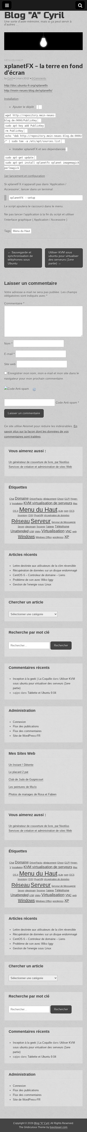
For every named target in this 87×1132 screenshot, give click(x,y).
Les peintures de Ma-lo (23, 787)
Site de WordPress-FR (26, 735)
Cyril (10, 78)
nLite (60, 511)
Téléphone (62, 526)
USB (31, 531)
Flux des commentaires (27, 731)
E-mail (9, 354)
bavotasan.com (58, 1127)
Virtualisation (53, 531)
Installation (17, 503)
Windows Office (44, 537)
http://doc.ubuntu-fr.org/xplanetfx (26, 85)
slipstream (30, 526)
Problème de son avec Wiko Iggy (33, 579)
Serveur (41, 521)
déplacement (49, 498)
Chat (11, 498)
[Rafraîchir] (34, 388)
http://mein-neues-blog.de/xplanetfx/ (28, 90)
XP (66, 537)
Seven (21, 526)
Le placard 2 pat (18, 772)
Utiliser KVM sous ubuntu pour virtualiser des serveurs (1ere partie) (44, 683)
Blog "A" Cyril (34, 15)
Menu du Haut (13, 60)
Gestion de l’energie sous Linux (32, 584)
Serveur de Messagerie (64, 522)
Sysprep (41, 526)
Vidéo (38, 531)
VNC (68, 531)
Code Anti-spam (66, 402)
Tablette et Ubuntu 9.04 (42, 692)
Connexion (19, 722)
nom (66, 511)
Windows (26, 536)
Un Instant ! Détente (21, 764)
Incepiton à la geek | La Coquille (32, 678)
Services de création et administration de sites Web (40, 466)
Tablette (50, 526)
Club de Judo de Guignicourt (26, 779)
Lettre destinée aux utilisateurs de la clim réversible (44, 565)
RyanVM (38, 515)
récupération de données (56, 515)
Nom (8, 343)
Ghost (60, 498)
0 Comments (39, 78)
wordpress (58, 537)
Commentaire (14, 303)
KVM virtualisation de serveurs (48, 503)
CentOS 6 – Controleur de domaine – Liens (39, 575)
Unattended (20, 531)
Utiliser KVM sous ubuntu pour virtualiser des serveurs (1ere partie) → (64, 258)
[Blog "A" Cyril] (43, 30)
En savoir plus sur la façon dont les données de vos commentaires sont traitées (40, 431)
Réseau (20, 521)
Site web (10, 364)
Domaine (22, 498)
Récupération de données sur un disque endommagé (45, 570)
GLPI (67, 498)
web (74, 531)
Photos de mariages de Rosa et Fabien (32, 794)
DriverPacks (36, 498)
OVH (30, 515)
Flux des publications (26, 726)
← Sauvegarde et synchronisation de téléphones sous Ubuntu (20, 258)
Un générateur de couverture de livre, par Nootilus (39, 462)
